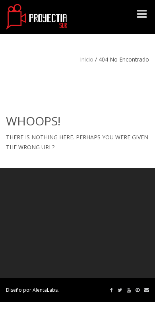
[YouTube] (129, 290)
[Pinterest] (138, 290)
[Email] (146, 290)
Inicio (86, 59)
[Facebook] (111, 290)
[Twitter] (120, 290)
